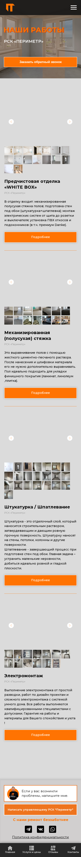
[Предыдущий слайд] (11, 121)
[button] (40, 237)
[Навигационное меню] (74, 7)
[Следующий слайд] (69, 121)
